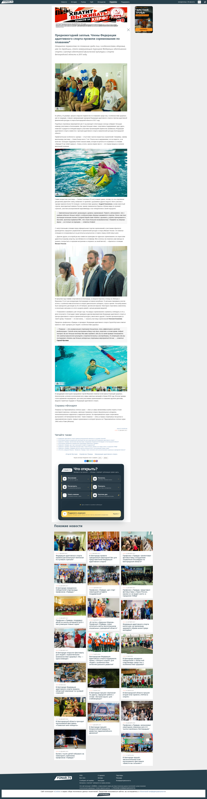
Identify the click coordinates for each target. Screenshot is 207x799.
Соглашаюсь (104, 794)
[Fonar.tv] (7, 2)
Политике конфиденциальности (124, 788)
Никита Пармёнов (122, 428)
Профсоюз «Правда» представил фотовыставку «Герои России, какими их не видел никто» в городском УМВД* (87, 446)
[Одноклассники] (94, 461)
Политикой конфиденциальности (152, 791)
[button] (125, 347)
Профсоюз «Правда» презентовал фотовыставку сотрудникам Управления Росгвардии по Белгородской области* (88, 442)
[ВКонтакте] (85, 461)
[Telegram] (92, 461)
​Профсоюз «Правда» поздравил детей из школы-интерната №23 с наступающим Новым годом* (83, 448)
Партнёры (119, 775)
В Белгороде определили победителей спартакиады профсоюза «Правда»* (78, 443)
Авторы (100, 778)
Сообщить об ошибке (86, 781)
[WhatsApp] (90, 461)
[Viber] (97, 461)
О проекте (101, 775)
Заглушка (101, 781)
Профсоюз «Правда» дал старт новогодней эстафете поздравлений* (76, 445)
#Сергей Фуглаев (71, 454)
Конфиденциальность (123, 781)
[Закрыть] (128, 29)
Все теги (82, 778)
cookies (94, 786)
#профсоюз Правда (86, 454)
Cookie (57, 791)
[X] (88, 461)
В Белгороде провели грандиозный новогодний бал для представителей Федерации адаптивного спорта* (86, 440)
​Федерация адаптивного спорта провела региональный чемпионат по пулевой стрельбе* (82, 438)
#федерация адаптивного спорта (106, 454)
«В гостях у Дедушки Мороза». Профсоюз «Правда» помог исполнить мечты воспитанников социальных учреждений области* (91, 450)
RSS (80, 775)
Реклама (119, 778)
